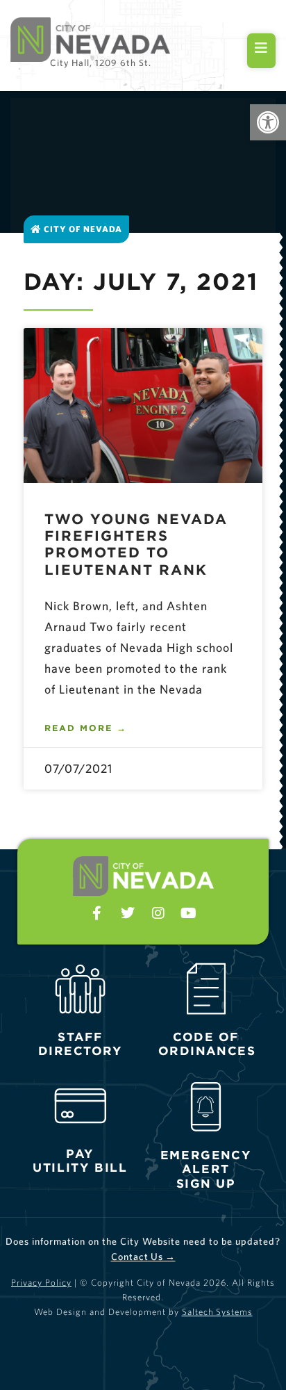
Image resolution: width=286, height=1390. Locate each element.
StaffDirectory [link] (80, 1043)
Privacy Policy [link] (41, 1282)
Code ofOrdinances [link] (206, 1043)
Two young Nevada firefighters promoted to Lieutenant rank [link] (136, 544)
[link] (268, 122)
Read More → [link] (85, 728)
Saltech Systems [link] (217, 1312)
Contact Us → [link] (143, 1256)
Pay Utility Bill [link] (80, 1161)
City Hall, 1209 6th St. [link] (100, 62)
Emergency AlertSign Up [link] (206, 1169)
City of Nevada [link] (81, 229)
